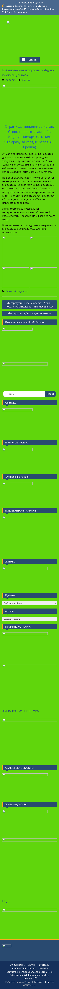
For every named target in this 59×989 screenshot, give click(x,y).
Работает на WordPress (17, 982)
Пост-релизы (21, 291)
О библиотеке (17, 965)
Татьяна (25, 80)
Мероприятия (18, 968)
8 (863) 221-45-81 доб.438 (31, 3)
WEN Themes (29, 985)
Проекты (43, 968)
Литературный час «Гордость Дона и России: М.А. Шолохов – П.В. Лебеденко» (29, 304)
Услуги (31, 965)
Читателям (43, 965)
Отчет (9, 291)
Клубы (32, 968)
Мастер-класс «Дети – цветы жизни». (30, 313)
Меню (32, 59)
